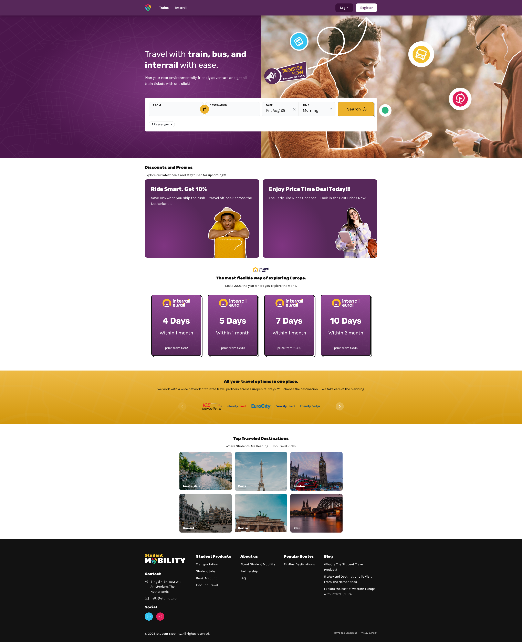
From (157, 105)
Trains (164, 8)
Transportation (207, 564)
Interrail (181, 8)
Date (269, 105)
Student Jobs (205, 571)
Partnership (249, 571)
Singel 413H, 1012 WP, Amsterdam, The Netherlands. (165, 587)
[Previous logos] (182, 406)
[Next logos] (340, 406)
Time (306, 105)
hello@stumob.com (164, 598)
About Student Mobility (257, 564)
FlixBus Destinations (299, 564)
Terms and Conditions (345, 632)
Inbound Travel (207, 585)
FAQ (243, 578)
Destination (218, 105)
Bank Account (206, 578)
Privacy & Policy (369, 632)
